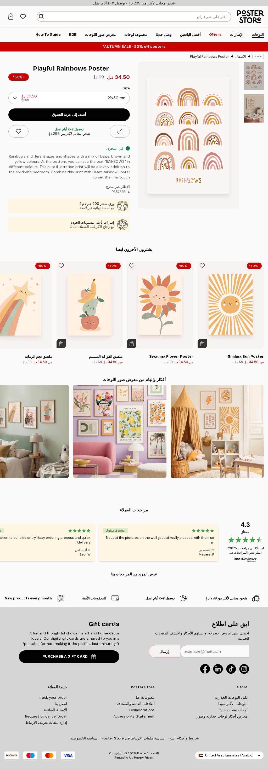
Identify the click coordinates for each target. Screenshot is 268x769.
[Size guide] (120, 131)
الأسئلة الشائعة (55, 710)
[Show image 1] (254, 76)
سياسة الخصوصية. (83, 738)
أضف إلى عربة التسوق (69, 114)
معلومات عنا (145, 697)
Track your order (53, 697)
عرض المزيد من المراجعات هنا (134, 574)
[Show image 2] (254, 108)
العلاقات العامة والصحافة (136, 703)
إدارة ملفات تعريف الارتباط (46, 722)
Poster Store (145, 753)
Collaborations (142, 710)
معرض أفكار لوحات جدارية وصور (222, 716)
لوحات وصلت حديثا (233, 710)
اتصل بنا (61, 703)
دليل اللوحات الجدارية (231, 697)
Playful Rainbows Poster (209, 56)
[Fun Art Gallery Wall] (119, 431)
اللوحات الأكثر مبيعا (233, 703)
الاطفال (240, 56)
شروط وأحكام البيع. (184, 738)
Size (126, 88)
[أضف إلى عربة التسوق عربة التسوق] (202, 343)
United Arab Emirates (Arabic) (229, 755)
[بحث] (41, 16)
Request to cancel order (46, 716)
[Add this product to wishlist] (18, 131)
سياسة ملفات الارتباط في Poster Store (133, 738)
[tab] (23, 17)
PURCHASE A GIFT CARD (65, 656)
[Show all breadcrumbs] (258, 56)
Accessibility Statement (134, 716)
